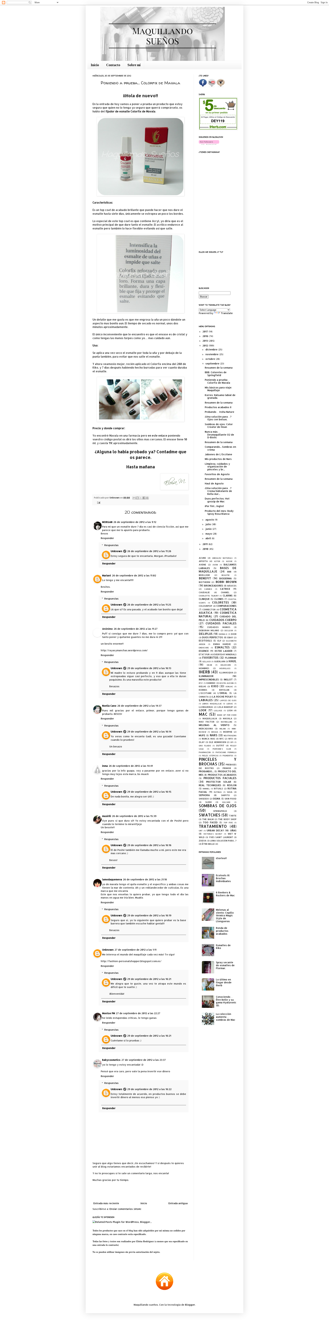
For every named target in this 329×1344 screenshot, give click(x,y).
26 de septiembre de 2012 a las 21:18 (145, 879)
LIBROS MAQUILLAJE (212, 703)
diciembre (211, 349)
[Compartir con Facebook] (144, 498)
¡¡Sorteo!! (221, 858)
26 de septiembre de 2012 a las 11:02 (134, 575)
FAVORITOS (210, 657)
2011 (205, 544)
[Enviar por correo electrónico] (134, 498)
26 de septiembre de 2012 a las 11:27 (135, 628)
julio (208, 524)
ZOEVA (202, 840)
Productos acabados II (218, 407)
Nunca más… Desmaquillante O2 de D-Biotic (219, 434)
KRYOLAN (224, 689)
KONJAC (229, 686)
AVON (215, 564)
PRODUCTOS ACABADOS (222, 774)
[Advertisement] (140, 1192)
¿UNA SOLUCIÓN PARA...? (223, 840)
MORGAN (107, 522)
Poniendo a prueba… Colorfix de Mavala (217, 381)
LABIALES (206, 700)
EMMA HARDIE (222, 644)
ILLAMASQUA (226, 672)
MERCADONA (206, 728)
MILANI (223, 728)
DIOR (233, 634)
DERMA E (223, 634)
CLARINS (228, 595)
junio (208, 528)
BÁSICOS (231, 585)
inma (105, 765)
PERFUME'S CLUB (222, 749)
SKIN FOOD (230, 798)
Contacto (113, 65)
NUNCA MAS (208, 738)
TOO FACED (210, 822)
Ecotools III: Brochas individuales (223, 878)
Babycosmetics (111, 1059)
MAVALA (227, 718)
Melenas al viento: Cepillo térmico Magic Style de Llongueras (225, 915)
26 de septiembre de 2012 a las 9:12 (134, 522)
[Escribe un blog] (137, 498)
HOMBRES (204, 668)
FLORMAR (230, 657)
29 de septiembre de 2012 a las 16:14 (149, 731)
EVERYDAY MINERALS (225, 654)
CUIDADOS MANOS (218, 627)
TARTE (232, 815)
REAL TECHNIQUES (210, 785)
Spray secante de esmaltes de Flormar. (225, 965)
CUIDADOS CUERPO (222, 620)
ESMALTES (222, 647)
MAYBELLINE (226, 721)
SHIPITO (225, 795)
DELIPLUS (205, 634)
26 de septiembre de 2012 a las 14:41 (131, 765)
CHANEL (225, 592)
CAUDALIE (204, 592)
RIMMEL (206, 788)
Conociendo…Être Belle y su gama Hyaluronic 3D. (226, 1001)
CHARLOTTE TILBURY (209, 595)
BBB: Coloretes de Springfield (216, 374)
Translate (227, 313)
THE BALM (208, 819)
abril (208, 538)
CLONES (218, 598)
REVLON (231, 785)
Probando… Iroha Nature (219, 411)
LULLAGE (218, 710)
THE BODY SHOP (227, 819)
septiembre (212, 363)
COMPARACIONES (226, 605)
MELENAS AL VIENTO (214, 725)
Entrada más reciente (106, 1203)
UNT (201, 830)
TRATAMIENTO (213, 826)
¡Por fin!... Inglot (214, 506)
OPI (231, 742)
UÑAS (233, 830)
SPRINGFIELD (220, 811)
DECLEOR (228, 630)
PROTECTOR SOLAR (218, 781)
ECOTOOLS (205, 640)
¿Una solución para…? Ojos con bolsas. (218, 418)
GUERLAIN (219, 661)
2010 (206, 548)
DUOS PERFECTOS (212, 637)
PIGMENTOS (228, 755)
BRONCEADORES (213, 585)
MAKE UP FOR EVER (226, 715)
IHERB (204, 671)
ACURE (202, 558)
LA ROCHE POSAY (222, 696)
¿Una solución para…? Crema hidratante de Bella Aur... (218, 491)
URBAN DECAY (215, 830)
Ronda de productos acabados (222, 930)
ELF (219, 640)
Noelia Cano (109, 705)
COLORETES (220, 602)
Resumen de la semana (219, 367)
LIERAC (230, 703)
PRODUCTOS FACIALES (220, 778)
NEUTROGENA (230, 735)
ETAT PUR (204, 654)
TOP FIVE (228, 822)
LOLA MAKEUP (225, 707)
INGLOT (228, 679)
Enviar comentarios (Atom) (125, 1208)
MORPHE (227, 731)
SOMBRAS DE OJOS (217, 805)
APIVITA (203, 561)
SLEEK (208, 802)
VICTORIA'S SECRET (212, 834)
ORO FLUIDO (205, 745)
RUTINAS (218, 792)
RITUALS (218, 788)
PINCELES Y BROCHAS (217, 761)
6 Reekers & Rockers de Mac (225, 894)
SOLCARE (226, 802)
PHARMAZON (205, 752)
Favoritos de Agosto (217, 474)
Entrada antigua (178, 1203)
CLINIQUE (204, 598)
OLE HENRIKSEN (217, 742)
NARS (213, 735)
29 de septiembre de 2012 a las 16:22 (149, 1089)
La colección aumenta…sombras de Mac (225, 1016)
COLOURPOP (205, 605)
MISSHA (214, 732)
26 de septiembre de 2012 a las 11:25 (149, 604)
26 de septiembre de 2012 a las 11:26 (149, 551)
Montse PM (108, 1013)
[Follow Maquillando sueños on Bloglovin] (209, 143)
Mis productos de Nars (218, 458)
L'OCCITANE (205, 693)
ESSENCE (204, 650)
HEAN (209, 665)
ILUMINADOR (206, 676)
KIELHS (202, 686)
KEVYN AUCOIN (227, 683)
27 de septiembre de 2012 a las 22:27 (138, 1013)
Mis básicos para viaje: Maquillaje (218, 389)
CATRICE (225, 588)
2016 (206, 336)
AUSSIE (229, 561)
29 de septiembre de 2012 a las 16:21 (149, 979)
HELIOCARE (226, 665)
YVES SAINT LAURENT (221, 837)
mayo (209, 533)
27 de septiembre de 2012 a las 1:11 (135, 949)
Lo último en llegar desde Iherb (223, 982)
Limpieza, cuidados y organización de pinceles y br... (217, 466)
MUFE (202, 735)
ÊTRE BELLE (208, 843)
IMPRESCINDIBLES (209, 679)
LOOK (203, 710)
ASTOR (217, 561)
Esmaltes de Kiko (223, 947)
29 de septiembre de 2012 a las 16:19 (149, 915)
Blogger (190, 1304)
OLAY (202, 742)
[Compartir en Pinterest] (147, 498)
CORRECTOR (209, 609)
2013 (206, 340)
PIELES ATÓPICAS (210, 755)
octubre (210, 358)
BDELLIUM (204, 575)
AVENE (202, 564)
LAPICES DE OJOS (228, 700)
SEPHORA (204, 795)
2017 (206, 331)
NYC (222, 738)
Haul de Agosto (214, 483)
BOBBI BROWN (226, 582)
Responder (107, 538)
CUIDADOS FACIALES (221, 623)
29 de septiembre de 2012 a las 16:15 (149, 791)
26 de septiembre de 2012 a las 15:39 (134, 816)
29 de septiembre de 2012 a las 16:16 (149, 845)
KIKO (214, 686)
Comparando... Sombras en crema (220, 448)
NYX (230, 738)
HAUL (232, 661)
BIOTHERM (204, 582)
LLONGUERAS (206, 707)
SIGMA (216, 798)
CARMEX (208, 589)
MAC (203, 714)
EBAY (230, 637)
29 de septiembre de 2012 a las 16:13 (149, 668)
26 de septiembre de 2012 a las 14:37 (139, 705)
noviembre (212, 354)
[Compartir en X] (140, 498)
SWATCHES (209, 814)
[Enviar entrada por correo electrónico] (98, 502)
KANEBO (210, 683)
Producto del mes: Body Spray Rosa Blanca (219, 512)
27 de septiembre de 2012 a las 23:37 (143, 1059)
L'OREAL (222, 693)
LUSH (230, 710)
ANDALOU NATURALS (222, 558)
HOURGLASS (224, 668)
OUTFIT (220, 745)
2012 (206, 345)
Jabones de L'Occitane (218, 454)
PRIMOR (227, 768)
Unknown (116, 551)
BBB (229, 571)
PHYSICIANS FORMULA (226, 752)
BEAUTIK (226, 575)
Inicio (95, 65)
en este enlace (157, 435)
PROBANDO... (206, 771)
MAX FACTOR (206, 721)
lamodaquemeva (112, 879)
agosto (210, 519)
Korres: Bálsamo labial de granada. (220, 396)
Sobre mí (134, 65)
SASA (229, 792)
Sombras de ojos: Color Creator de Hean (219, 426)
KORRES (203, 689)
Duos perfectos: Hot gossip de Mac (217, 500)
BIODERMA (225, 578)
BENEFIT (205, 578)
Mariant (106, 575)
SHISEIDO (204, 798)
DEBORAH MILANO (209, 630)
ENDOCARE (204, 647)
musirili (106, 816)
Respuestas (111, 545)
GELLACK (206, 661)
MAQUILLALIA (210, 718)
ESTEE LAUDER (224, 650)
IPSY (201, 683)
